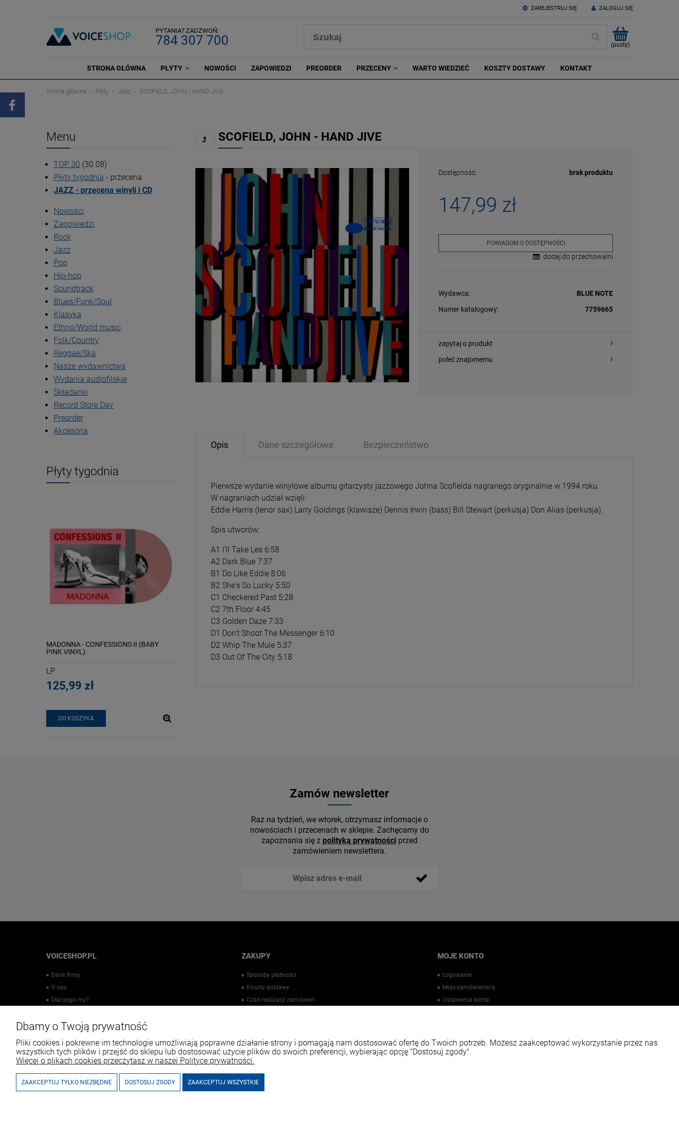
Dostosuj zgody (150, 1082)
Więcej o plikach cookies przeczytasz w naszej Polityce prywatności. (135, 1060)
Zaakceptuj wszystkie (223, 1082)
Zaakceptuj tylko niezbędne (66, 1082)
